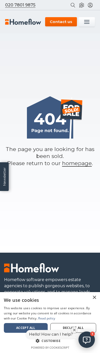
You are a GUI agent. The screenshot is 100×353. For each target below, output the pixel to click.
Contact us (61, 21)
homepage (77, 163)
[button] (86, 339)
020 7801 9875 (20, 5)
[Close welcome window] (74, 330)
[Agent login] (91, 5)
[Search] (73, 5)
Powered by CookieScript (50, 347)
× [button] (94, 297)
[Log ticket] (82, 5)
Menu (86, 21)
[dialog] (50, 322)
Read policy (46, 318)
